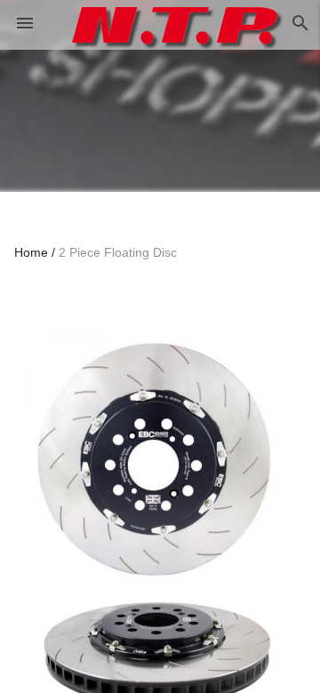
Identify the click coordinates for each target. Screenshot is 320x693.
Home (31, 252)
